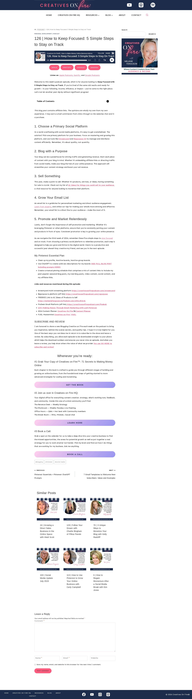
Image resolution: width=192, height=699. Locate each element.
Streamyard (64, 139)
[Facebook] (83, 694)
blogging (39, 462)
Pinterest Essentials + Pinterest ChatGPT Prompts (52, 474)
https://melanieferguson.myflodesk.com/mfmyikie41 (62, 301)
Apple (54, 67)
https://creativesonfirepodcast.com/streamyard (93, 291)
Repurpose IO (80, 139)
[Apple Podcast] (141, 5)
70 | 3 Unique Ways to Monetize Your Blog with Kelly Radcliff (100, 531)
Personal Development (43, 33)
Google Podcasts (92, 75)
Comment (39, 621)
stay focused (107, 238)
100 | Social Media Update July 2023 (46, 578)
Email (66, 658)
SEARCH (152, 34)
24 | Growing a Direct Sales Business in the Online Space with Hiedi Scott (47, 531)
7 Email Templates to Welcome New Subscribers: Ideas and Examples (99, 474)
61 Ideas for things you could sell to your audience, (91, 185)
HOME (49, 15)
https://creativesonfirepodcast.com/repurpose (87, 294)
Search (124, 30)
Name (38, 658)
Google (81, 67)
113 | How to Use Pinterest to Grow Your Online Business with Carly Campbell (75, 581)
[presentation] (48, 509)
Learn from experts (42, 207)
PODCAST (56, 33)
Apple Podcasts (66, 75)
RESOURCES (39, 693)
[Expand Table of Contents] (107, 101)
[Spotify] (153, 5)
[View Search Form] (147, 15)
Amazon (94, 67)
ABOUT (122, 15)
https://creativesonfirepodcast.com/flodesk (87, 304)
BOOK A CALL (75, 454)
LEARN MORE (74, 423)
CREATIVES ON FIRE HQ (69, 15)
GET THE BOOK (75, 385)
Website (94, 658)
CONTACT (136, 15)
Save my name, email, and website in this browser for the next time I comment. (69, 664)
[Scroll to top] (187, 691)
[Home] (35, 29)
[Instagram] (100, 694)
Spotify (67, 67)
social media (60, 462)
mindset (48, 462)
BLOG (50, 693)
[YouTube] (129, 5)
